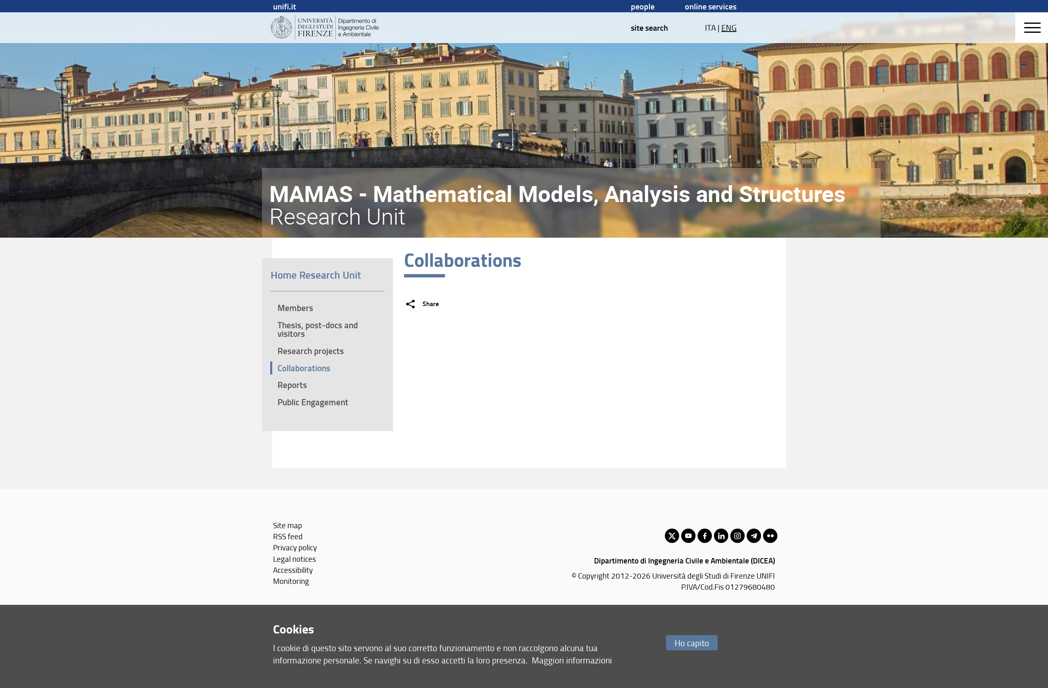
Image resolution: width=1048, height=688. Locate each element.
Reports (292, 385)
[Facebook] (705, 536)
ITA (710, 27)
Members (295, 308)
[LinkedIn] (721, 536)
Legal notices (294, 558)
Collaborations (304, 368)
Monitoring (291, 580)
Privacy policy (295, 547)
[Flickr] (770, 536)
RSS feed (288, 536)
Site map (287, 525)
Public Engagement (313, 402)
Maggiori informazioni (572, 660)
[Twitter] (672, 536)
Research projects (311, 351)
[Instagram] (737, 536)
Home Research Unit (316, 274)
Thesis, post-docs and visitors (318, 329)
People (643, 6)
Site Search (649, 27)
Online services (710, 6)
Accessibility (293, 569)
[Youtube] (688, 536)
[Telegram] (754, 536)
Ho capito (692, 643)
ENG (728, 27)
